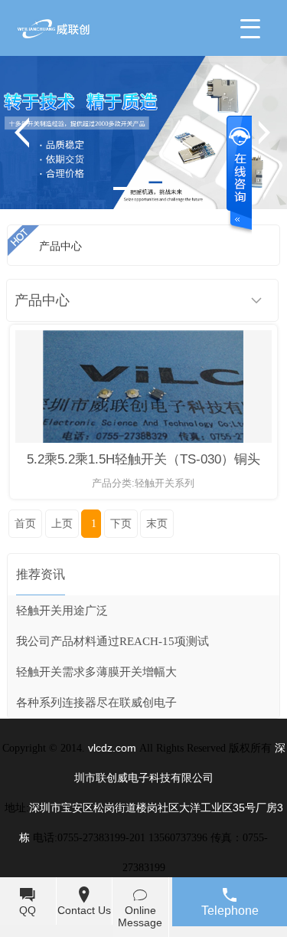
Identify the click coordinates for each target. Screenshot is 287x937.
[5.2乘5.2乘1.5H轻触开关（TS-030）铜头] (143, 439)
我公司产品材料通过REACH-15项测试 (112, 641)
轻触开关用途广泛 (62, 610)
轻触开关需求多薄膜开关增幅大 (96, 672)
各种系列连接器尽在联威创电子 (96, 702)
